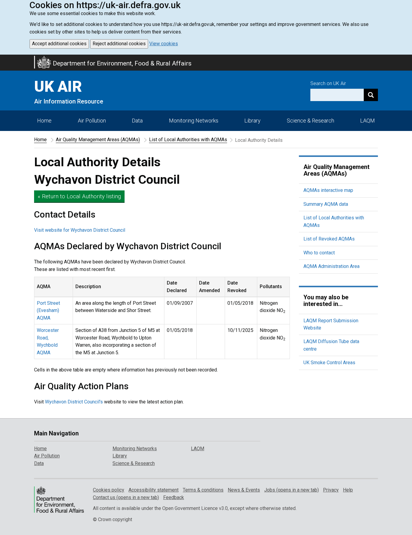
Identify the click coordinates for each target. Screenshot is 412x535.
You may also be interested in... (325, 300)
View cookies (163, 43)
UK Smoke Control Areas (329, 362)
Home (44, 120)
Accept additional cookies (59, 43)
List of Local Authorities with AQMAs (188, 139)
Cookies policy (108, 490)
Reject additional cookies (119, 43)
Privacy (331, 490)
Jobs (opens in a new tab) (291, 490)
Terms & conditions (203, 490)
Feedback (173, 497)
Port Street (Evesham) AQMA (48, 310)
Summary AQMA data (325, 204)
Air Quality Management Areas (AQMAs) (98, 139)
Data (137, 120)
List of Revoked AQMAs (329, 239)
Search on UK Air (328, 83)
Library (252, 120)
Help (348, 490)
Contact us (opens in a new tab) (126, 497)
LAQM (367, 120)
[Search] (371, 95)
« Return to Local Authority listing (79, 196)
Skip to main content (3, 58)
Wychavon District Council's (74, 402)
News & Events (244, 490)
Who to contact (319, 253)
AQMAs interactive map (328, 190)
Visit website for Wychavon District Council (79, 230)
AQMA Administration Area (331, 266)
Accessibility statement (153, 490)
